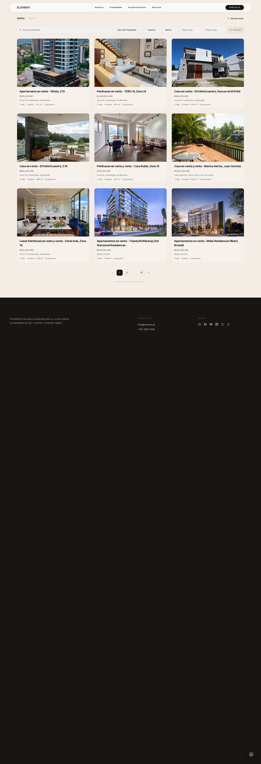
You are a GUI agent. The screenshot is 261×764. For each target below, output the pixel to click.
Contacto (234, 7)
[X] (222, 324)
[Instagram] (199, 324)
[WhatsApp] (251, 754)
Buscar (237, 30)
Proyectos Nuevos (137, 7)
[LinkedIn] (216, 324)
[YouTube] (211, 324)
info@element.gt (146, 324)
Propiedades (116, 7)
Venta (21, 18)
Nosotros (99, 7)
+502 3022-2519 (146, 329)
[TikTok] (228, 324)
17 (141, 272)
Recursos (156, 7)
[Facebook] (205, 324)
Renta (31, 18)
